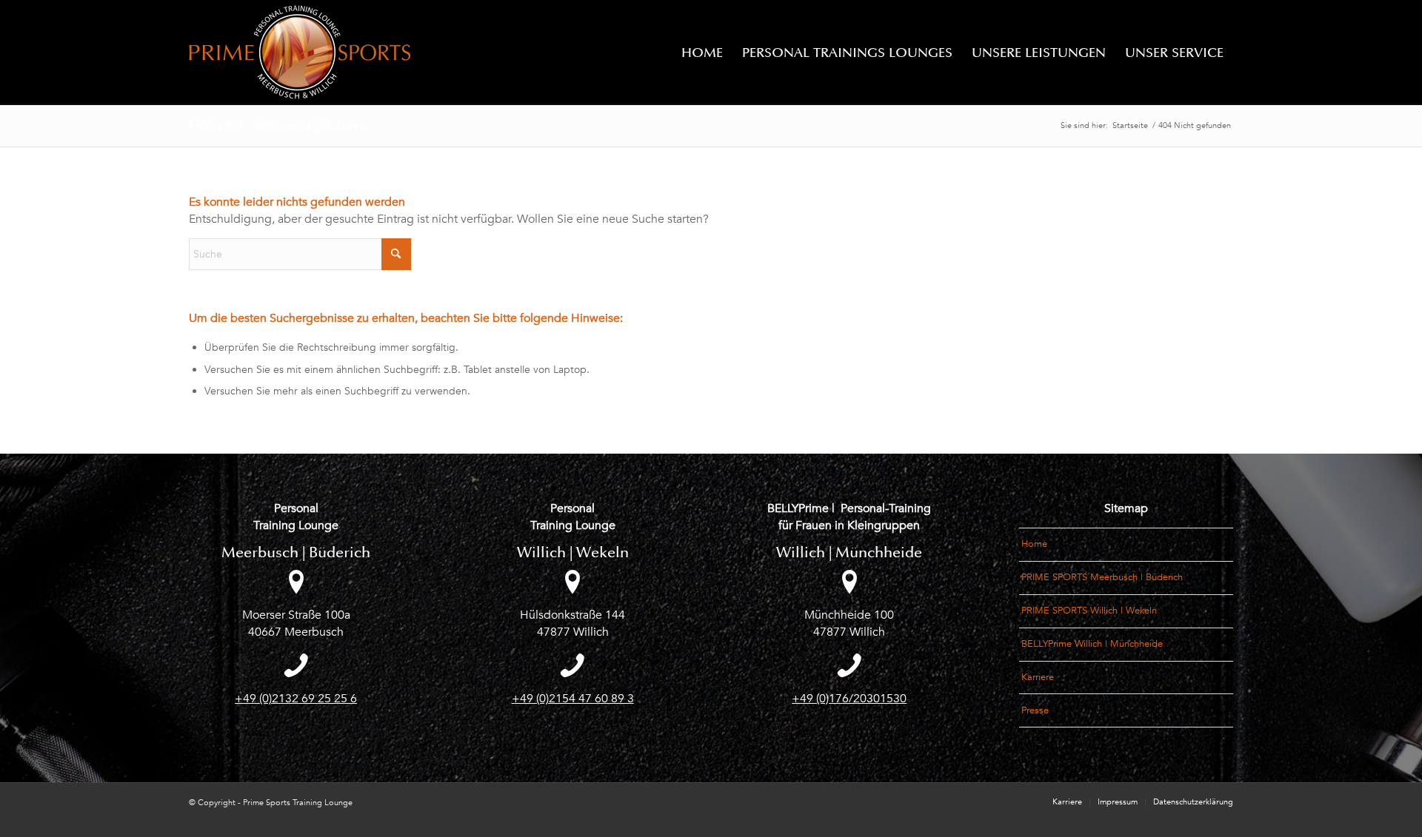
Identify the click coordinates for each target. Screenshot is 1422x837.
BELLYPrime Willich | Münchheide (1092, 644)
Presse (1035, 710)
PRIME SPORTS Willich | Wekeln (1089, 610)
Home (1034, 544)
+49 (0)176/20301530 (849, 698)
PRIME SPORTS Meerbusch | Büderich (1102, 577)
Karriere (1037, 677)
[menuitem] (702, 52)
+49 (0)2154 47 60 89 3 (573, 698)
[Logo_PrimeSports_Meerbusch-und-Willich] (299, 52)
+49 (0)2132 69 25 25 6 (296, 698)
